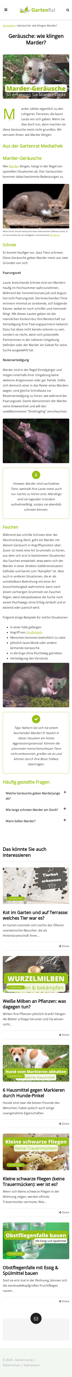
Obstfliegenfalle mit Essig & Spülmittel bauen (30, 1270)
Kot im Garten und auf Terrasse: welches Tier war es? (35, 915)
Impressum (32, 1365)
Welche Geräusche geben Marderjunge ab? (33, 795)
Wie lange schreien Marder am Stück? (32, 810)
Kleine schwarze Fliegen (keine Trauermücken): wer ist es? (34, 1181)
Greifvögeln (34, 632)
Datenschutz (11, 1365)
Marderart (55, 235)
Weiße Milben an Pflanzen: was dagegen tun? (34, 1004)
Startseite (9, 25)
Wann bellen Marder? (20, 821)
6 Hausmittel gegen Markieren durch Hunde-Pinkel (34, 1092)
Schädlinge (15, 898)
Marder (14, 166)
